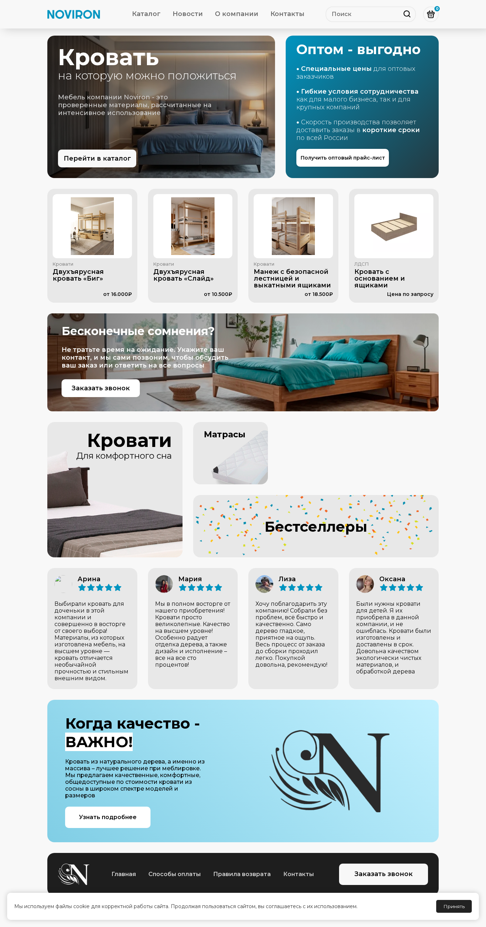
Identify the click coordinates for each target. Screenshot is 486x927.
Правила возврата (242, 874)
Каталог (146, 14)
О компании (236, 14)
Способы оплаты (174, 874)
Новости (188, 14)
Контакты (287, 14)
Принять (454, 906)
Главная (123, 874)
